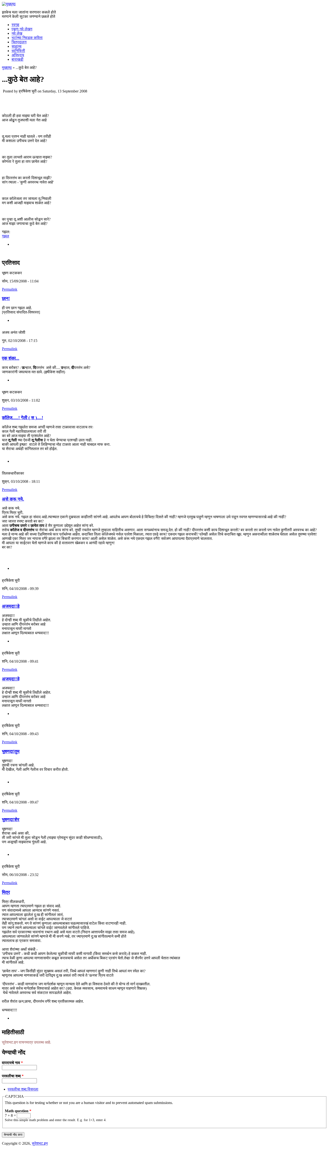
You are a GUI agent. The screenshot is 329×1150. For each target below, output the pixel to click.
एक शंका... (10, 358)
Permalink (9, 289)
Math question (18, 1111)
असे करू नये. (13, 499)
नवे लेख (17, 33)
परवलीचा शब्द (13, 1076)
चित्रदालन (19, 42)
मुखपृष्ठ (7, 67)
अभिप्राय (18, 55)
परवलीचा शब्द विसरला (23, 1089)
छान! (6, 298)
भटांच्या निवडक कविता (27, 38)
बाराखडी (17, 59)
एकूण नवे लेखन (22, 29)
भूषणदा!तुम (11, 751)
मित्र (6, 892)
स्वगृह (15, 25)
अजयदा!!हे (11, 606)
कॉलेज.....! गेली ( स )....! (22, 417)
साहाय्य (16, 46)
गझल (5, 236)
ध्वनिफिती (18, 51)
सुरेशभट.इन (40, 1143)
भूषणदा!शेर (10, 819)
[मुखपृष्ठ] (9, 4)
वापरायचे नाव (12, 1063)
